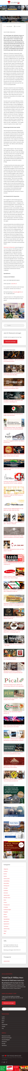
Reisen (5, 914)
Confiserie (11, 986)
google (6, 1062)
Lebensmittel (6, 895)
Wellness (13, 980)
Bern (3, 1022)
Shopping (15, 988)
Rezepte (5, 916)
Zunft (15, 986)
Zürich (3, 1018)
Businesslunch (7, 983)
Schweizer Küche (5, 988)
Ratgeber (6, 912)
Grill (8, 985)
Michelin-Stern (7, 897)
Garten (5, 876)
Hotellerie (6, 890)
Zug (3, 1028)
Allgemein (6, 869)
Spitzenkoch (6, 923)
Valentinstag (6, 928)
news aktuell (9, 26)
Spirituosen (6, 921)
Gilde (24, 986)
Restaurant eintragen (10, 341)
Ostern (5, 902)
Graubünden (4, 1024)
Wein (5, 933)
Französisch (11, 988)
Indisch (6, 986)
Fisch (23, 985)
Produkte (6, 907)
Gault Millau (13, 977)
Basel (3, 1020)
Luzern (3, 1017)
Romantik (6, 980)
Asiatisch (19, 985)
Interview (6, 893)
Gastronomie (6, 878)
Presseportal (6, 904)
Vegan (5, 931)
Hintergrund (6, 885)
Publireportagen (7, 909)
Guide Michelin (20, 986)
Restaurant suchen (6, 1036)
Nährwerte (4, 1041)
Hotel (4, 977)
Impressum (4, 1045)
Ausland (5, 871)
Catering (4, 985)
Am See (21, 983)
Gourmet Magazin (6, 1039)
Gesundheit (6, 883)
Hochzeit (6, 888)
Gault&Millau (6, 881)
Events (5, 873)
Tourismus (6, 926)
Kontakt (3, 1043)
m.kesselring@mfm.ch (17, 292)
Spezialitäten (7, 919)
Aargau (3, 1026)
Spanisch (19, 988)
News (5, 900)
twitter (4, 1062)
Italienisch (20, 980)
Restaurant (13, 985)
